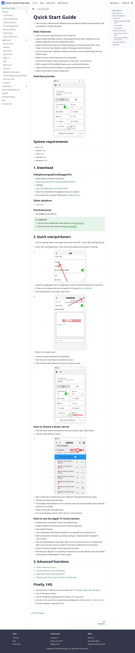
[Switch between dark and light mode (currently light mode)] (131, 3)
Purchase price (118, 28)
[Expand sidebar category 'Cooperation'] (26, 86)
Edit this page (39, 613)
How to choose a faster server (120, 34)
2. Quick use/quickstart (119, 30)
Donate (90, 638)
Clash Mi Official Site (95, 644)
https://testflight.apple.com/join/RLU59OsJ (52, 188)
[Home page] (33, 9)
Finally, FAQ (115, 45)
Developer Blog (93, 641)
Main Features (116, 10)
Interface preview (117, 13)
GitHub (124, 3)
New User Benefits (70, 226)
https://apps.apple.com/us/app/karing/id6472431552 (55, 182)
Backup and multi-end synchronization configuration (57, 577)
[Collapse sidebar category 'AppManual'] (26, 40)
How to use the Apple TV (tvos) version (121, 38)
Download (39, 204)
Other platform (118, 25)
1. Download (116, 18)
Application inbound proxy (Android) (50, 574)
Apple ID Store (74, 195)
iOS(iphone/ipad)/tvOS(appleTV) (122, 22)
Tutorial (35, 3)
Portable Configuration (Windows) (87, 590)
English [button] (115, 3)
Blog (42, 3)
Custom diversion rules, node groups (51, 571)
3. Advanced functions (118, 42)
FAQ (62, 603)
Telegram (53, 644)
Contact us (54, 638)
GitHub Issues (55, 641)
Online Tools (50, 3)
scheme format (98, 600)
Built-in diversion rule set (46, 567)
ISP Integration (78, 597)
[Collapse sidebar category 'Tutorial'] (26, 11)
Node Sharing (63, 3)
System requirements (118, 16)
